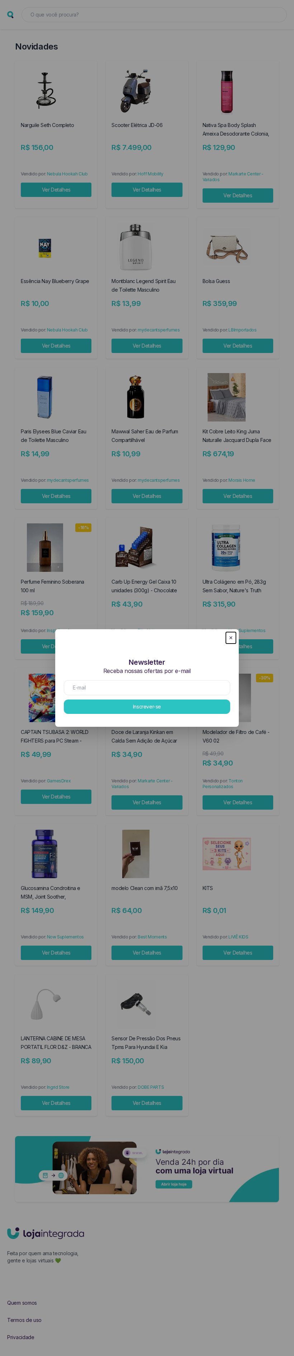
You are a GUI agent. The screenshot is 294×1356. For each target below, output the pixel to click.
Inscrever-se (147, 706)
